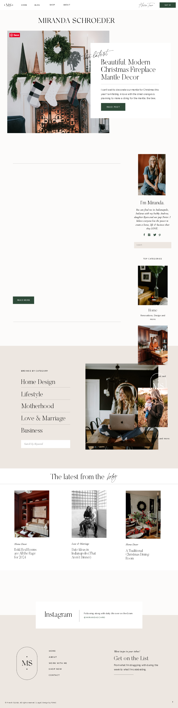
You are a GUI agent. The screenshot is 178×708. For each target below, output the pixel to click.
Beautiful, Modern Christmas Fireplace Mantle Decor (128, 70)
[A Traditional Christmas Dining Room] (143, 515)
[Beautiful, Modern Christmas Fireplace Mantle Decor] (58, 82)
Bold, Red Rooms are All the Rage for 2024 (25, 553)
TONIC (53, 703)
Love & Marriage (80, 544)
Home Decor (20, 544)
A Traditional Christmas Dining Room (137, 554)
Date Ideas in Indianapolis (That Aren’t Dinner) (84, 553)
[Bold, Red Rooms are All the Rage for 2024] (31, 513)
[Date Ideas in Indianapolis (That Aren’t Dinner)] (89, 514)
